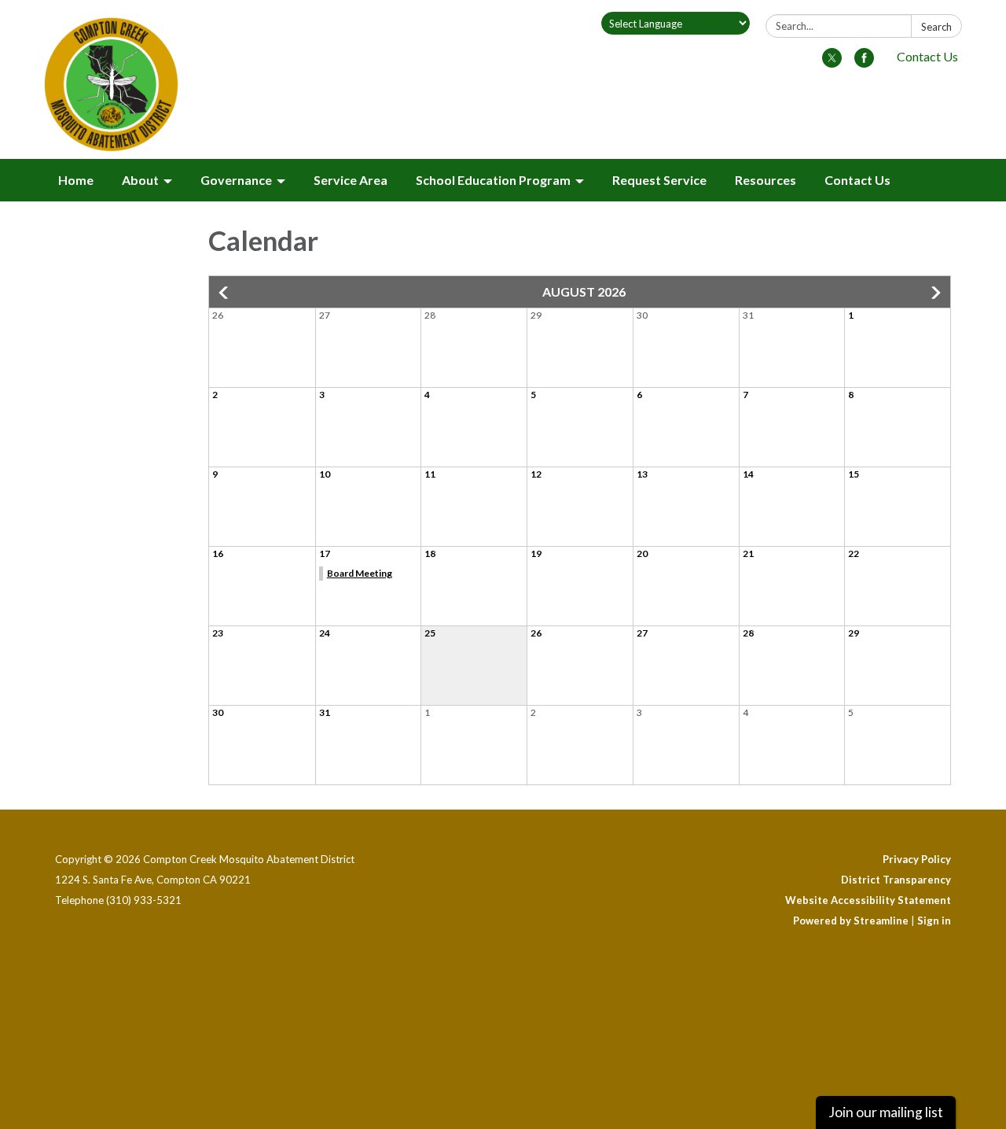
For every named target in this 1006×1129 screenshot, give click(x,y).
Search (936, 26)
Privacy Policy (917, 859)
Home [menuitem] (76, 179)
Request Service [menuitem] (659, 179)
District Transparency (896, 879)
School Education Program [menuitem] (493, 179)
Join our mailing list (885, 1112)
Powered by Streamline (851, 920)
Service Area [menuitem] (350, 179)
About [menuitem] (140, 179)
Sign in (934, 920)
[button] (224, 292)
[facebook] (864, 62)
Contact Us (927, 56)
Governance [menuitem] (236, 179)
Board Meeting (359, 573)
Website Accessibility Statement (868, 900)
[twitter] (832, 62)
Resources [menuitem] (765, 179)
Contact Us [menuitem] (857, 179)
